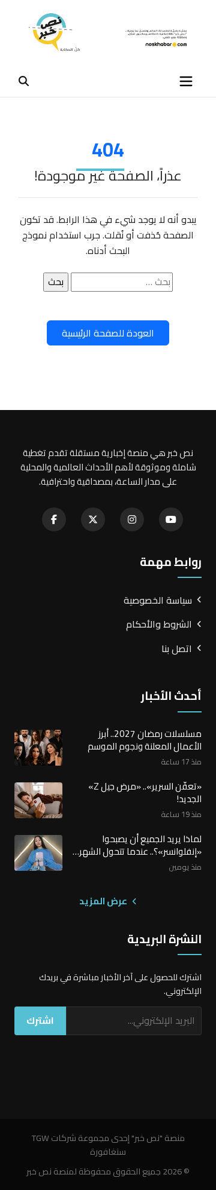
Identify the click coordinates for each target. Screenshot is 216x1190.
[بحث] (24, 81)
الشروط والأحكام (159, 624)
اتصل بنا (176, 649)
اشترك (40, 1020)
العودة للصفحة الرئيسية (108, 333)
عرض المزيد (104, 901)
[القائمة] (186, 81)
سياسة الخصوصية (158, 600)
